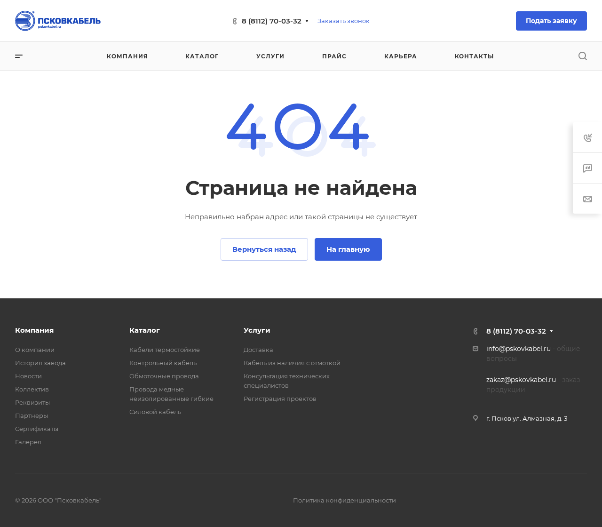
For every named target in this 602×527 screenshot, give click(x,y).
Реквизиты (32, 402)
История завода (40, 363)
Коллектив (32, 389)
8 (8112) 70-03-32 (271, 20)
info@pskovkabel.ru (518, 348)
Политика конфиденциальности (344, 500)
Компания (34, 330)
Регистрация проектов (280, 398)
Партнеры (31, 415)
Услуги (257, 330)
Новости (28, 376)
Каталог (144, 330)
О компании (35, 349)
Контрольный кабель (163, 363)
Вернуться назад (264, 249)
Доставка (258, 349)
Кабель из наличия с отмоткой (292, 363)
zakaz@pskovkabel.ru (521, 379)
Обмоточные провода (164, 376)
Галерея (28, 442)
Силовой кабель (155, 411)
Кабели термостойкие (164, 349)
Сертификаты (36, 428)
